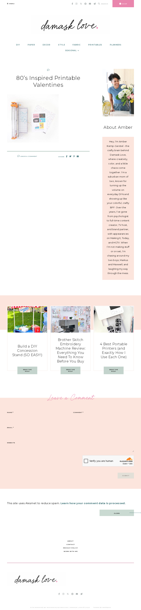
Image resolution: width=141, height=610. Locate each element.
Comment (78, 412)
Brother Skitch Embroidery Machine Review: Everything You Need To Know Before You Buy (71, 350)
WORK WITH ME (71, 551)
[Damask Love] (36, 585)
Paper (31, 45)
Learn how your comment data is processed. (93, 503)
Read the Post (27, 370)
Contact (70, 544)
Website (11, 443)
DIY (18, 45)
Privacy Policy (70, 548)
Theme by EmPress (102, 607)
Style (61, 45)
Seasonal (71, 50)
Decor (46, 45)
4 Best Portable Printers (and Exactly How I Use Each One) (113, 350)
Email (10, 427)
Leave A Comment (28, 156)
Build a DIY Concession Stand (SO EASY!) (27, 350)
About (70, 541)
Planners (116, 45)
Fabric (77, 45)
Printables (95, 45)
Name (10, 412)
